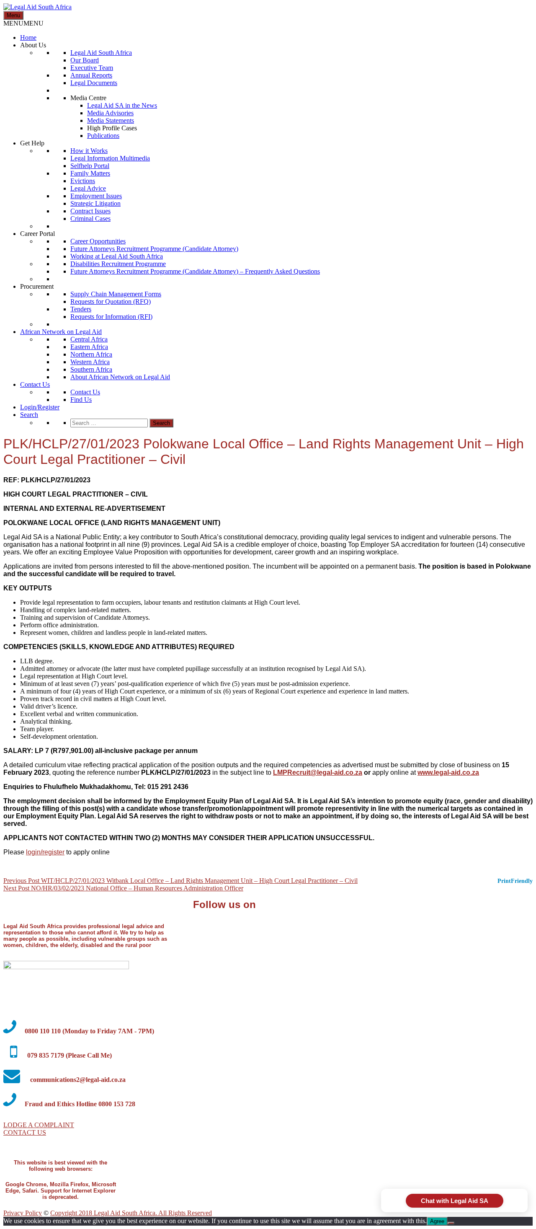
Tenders (80, 309)
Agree (437, 1221)
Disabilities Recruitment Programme (118, 263)
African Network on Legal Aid (61, 331)
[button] (23, 23)
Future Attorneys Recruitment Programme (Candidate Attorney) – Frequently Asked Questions (195, 271)
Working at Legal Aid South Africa (116, 256)
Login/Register (39, 407)
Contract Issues (90, 211)
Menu (13, 15)
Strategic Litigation (95, 203)
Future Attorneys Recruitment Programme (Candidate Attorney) (154, 248)
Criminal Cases (90, 218)
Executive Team (91, 67)
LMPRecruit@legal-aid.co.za (317, 772)
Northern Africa (91, 354)
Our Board (84, 60)
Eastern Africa (89, 346)
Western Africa (90, 361)
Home (28, 37)
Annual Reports (91, 75)
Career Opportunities (98, 241)
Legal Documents (93, 82)
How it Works (89, 150)
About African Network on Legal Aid (120, 376)
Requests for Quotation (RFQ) (110, 301)
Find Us (81, 399)
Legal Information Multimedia (110, 158)
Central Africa (89, 339)
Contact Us (35, 384)
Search (29, 414)
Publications (103, 135)
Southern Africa (91, 369)
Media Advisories (110, 112)
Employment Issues (96, 195)
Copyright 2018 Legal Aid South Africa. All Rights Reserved (131, 1212)
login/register (45, 852)
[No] (451, 1223)
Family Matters (90, 173)
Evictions (82, 180)
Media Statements (110, 120)
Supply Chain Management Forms (115, 294)
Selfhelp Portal (89, 165)
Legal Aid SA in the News (122, 105)
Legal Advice (88, 188)
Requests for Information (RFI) (111, 316)
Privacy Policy (22, 1212)
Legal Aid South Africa (101, 52)
